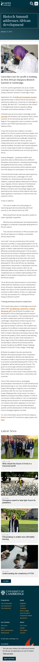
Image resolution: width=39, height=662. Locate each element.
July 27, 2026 (5, 535)
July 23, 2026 (5, 571)
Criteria (22, 606)
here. (3, 420)
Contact (22, 633)
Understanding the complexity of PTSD (18, 573)
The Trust (23, 625)
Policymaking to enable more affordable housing (18, 538)
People (22, 628)
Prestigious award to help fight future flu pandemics (19, 501)
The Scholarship (6, 603)
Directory (4, 625)
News (3, 628)
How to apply (24, 611)
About (22, 622)
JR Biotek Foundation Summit (26, 97)
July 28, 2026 (5, 498)
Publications (5, 633)
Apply (22, 600)
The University (6, 608)
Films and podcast (7, 630)
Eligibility (23, 603)
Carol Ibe (4, 116)
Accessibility (4, 644)
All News (6, 581)
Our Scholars (5, 622)
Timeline (23, 608)
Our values (23, 630)
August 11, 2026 (6, 461)
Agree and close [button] (9, 658)
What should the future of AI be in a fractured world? (17, 464)
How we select (25, 613)
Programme (5, 600)
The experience (6, 606)
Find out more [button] (8, 654)
